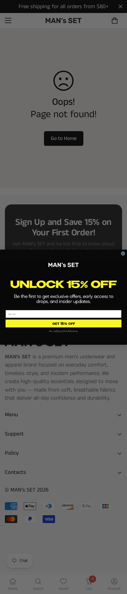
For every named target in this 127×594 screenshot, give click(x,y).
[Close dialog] (123, 253)
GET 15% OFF (63, 323)
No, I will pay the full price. (63, 331)
